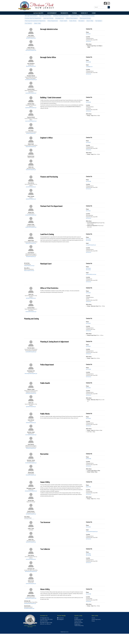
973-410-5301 (88, 323)
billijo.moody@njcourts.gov (29, 270)
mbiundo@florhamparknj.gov (31, 50)
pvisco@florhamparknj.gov (31, 186)
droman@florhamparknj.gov (31, 474)
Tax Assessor (98, 20)
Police (93, 621)
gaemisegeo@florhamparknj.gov (31, 571)
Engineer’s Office (75, 15)
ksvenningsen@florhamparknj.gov (31, 373)
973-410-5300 (88, 62)
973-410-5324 (88, 269)
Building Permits (78, 619)
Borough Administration (31, 15)
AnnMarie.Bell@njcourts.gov (29, 265)
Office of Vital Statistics (71, 18)
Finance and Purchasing (88, 15)
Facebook (61, 618)
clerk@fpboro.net (89, 66)
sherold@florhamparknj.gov (31, 513)
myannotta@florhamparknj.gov (31, 121)
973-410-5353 (88, 527)
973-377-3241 (88, 210)
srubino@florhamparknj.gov (31, 583)
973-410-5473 (88, 142)
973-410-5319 (88, 292)
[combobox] (101, 7)
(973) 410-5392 (88, 458)
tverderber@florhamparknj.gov (31, 462)
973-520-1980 (88, 181)
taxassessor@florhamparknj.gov (92, 531)
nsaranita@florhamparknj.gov (30, 93)
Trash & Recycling (78, 625)
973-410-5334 (88, 239)
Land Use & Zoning (48, 18)
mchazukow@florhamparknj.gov (31, 79)
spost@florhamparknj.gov (31, 133)
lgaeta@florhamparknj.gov (31, 298)
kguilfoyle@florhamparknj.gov (30, 107)
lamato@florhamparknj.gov (31, 169)
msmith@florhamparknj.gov (31, 422)
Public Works (72, 20)
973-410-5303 (88, 268)
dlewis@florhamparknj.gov (31, 66)
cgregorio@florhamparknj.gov (30, 227)
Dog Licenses (77, 621)
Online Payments (96, 619)
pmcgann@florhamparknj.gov (30, 215)
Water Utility (37, 23)
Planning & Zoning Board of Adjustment (35, 20)
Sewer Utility (90, 20)
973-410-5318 (88, 553)
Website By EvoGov (64, 631)
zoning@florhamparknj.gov (91, 244)
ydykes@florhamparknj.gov (31, 199)
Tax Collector (28, 23)
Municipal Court (59, 18)
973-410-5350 (88, 102)
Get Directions (88, 41)
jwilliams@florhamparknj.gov (31, 393)
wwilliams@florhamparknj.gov (31, 598)
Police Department (53, 20)
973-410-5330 (88, 240)
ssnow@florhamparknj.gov (31, 38)
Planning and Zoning (85, 18)
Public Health (63, 20)
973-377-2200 (88, 369)
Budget (76, 618)
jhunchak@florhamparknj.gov (30, 434)
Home (93, 618)
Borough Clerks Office (45, 15)
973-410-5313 (88, 33)
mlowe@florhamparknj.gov (31, 256)
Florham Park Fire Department (33, 18)
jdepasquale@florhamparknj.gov (31, 490)
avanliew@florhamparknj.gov (31, 351)
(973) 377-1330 (88, 486)
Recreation (81, 20)
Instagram (61, 619)
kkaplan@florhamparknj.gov (31, 146)
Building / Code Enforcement (60, 15)
